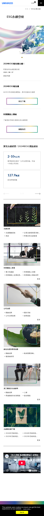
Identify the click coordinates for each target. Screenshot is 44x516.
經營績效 (27, 316)
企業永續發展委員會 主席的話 (31, 232)
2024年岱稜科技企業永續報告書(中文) (32, 433)
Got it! (22, 512)
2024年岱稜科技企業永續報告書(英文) (13, 433)
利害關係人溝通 (29, 272)
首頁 (26, 9)
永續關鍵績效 (10, 232)
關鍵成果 (9, 312)
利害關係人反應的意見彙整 (14, 275)
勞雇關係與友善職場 (13, 395)
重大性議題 (10, 272)
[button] (22, 57)
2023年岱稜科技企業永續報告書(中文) (32, 436)
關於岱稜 (27, 312)
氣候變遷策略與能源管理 (29, 353)
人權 (25, 392)
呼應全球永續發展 (30, 236)
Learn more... (27, 509)
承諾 (7, 236)
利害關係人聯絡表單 (31, 275)
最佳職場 (27, 395)
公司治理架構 (10, 316)
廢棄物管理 (10, 356)
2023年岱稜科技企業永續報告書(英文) (13, 436)
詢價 (33, 3)
